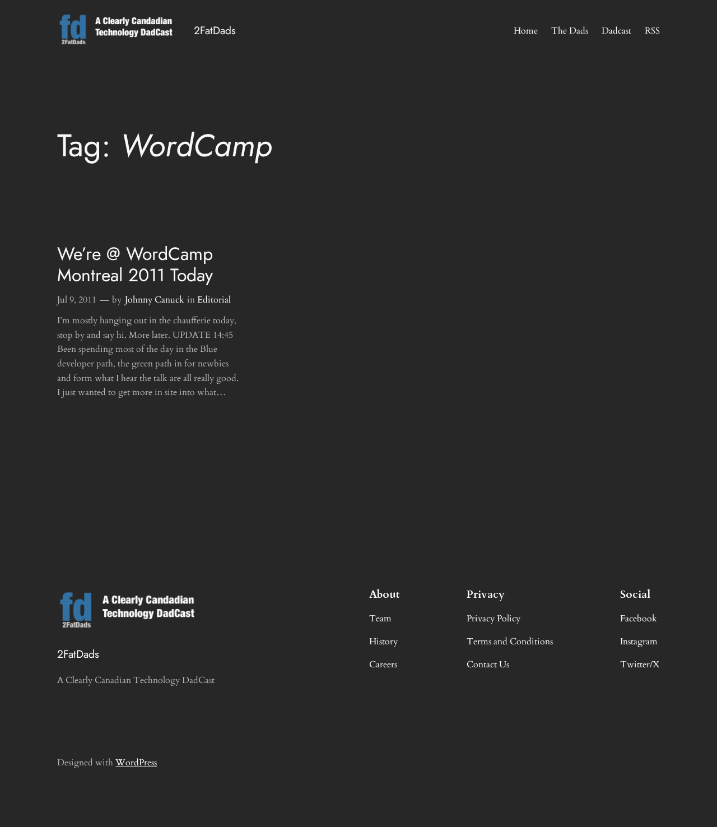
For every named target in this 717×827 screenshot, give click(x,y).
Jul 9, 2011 (76, 300)
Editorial (214, 300)
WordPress (136, 762)
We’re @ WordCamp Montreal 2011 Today (135, 264)
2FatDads (215, 30)
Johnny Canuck (154, 300)
